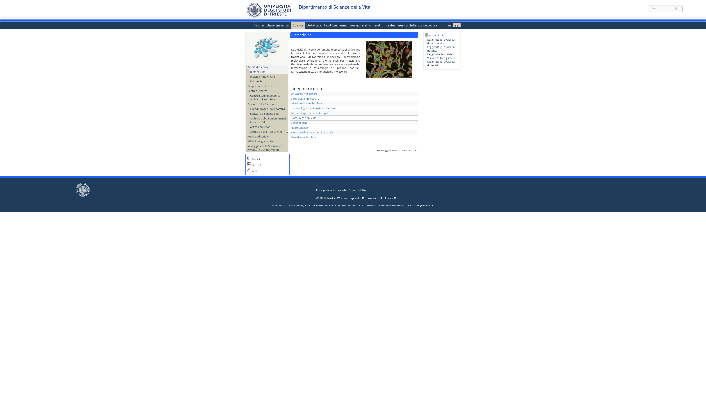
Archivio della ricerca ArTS (266, 131)
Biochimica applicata (303, 118)
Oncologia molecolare (304, 93)
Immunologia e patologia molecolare (313, 108)
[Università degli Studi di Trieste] (269, 16)
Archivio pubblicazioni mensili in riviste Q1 (268, 120)
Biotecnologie (299, 122)
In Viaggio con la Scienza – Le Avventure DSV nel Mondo (265, 147)
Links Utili (256, 165)
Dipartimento (277, 25)
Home (259, 25)
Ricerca (298, 25)
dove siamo (373, 198)
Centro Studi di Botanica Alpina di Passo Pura (265, 97)
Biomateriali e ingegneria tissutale (312, 132)
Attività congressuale (260, 141)
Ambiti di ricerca (257, 67)
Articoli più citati (260, 127)
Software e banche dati (264, 113)
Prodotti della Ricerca (260, 104)
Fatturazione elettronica (392, 205)
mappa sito (355, 198)
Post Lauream (335, 25)
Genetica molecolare (303, 137)
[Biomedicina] (457, 25)
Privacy (389, 198)
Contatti (256, 159)
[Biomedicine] (449, 25)
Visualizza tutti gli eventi (442, 58)
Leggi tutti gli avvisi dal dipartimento (441, 41)
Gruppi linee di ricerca (261, 86)
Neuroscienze (299, 127)
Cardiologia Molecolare (305, 98)
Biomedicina (257, 72)
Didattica (314, 25)
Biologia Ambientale (262, 76)
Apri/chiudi (436, 35)
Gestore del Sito (357, 190)
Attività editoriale (258, 136)
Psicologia (256, 81)
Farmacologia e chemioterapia (309, 113)
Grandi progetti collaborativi (267, 109)
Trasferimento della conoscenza (410, 25)
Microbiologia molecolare (306, 103)
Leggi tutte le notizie (439, 54)
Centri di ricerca (257, 91)
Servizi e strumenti (365, 25)
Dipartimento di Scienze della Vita (334, 7)
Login (254, 171)
